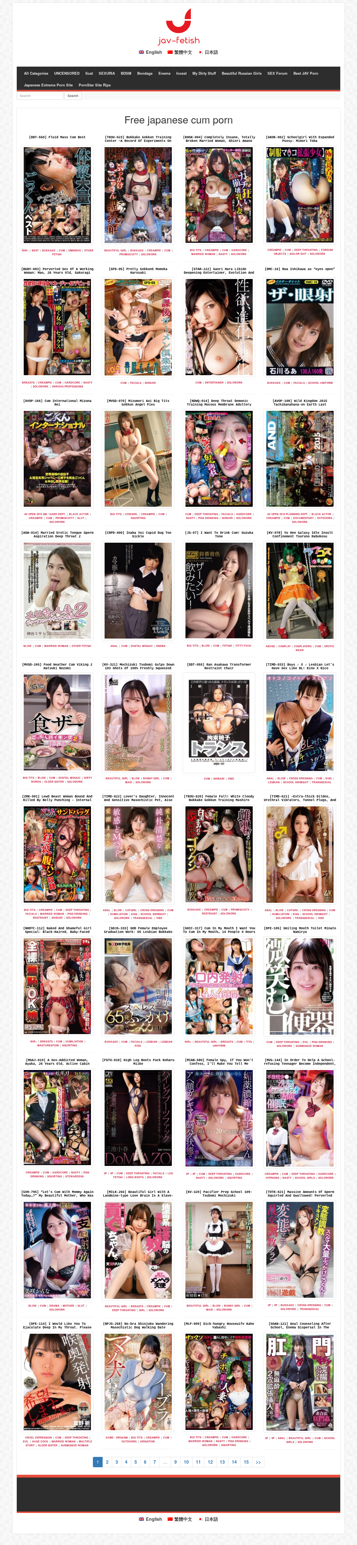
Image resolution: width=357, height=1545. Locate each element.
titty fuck (243, 645)
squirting (138, 518)
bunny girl (151, 778)
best (35, 250)
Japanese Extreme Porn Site (48, 85)
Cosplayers (303, 646)
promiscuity (128, 254)
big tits (195, 250)
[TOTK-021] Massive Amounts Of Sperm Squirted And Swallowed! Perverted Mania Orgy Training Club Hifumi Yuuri (300, 1195)
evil (305, 1042)
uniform (219, 1045)
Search (72, 95)
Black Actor (79, 514)
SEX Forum (277, 73)
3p (105, 1173)
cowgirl (131, 514)
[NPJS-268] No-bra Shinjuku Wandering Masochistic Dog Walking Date (138, 1326)
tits (249, 1042)
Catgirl (131, 910)
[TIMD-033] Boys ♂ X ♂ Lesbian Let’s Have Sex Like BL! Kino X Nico (300, 666)
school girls (305, 1178)
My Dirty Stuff (204, 73)
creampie (154, 250)
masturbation (48, 1045)
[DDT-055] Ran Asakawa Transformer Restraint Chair (219, 666)
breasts (28, 382)
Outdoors (324, 518)
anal (114, 646)
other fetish (81, 646)
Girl (142, 1310)
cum (62, 250)
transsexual (322, 782)
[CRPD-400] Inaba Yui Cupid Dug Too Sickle (138, 535)
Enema (164, 73)
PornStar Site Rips (95, 85)
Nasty (223, 254)
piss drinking (208, 518)
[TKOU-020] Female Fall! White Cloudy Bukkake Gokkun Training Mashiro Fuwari (219, 800)
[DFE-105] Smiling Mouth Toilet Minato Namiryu (300, 930)
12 (210, 1462)
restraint (40, 918)
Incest (181, 73)
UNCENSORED (66, 73)
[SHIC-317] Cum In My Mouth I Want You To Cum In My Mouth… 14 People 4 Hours (219, 930)
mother (68, 1306)
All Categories (36, 73)
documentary (303, 518)
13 (222, 1462)
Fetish (227, 645)
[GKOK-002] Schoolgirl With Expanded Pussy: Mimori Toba (300, 139)
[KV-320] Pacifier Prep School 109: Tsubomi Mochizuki (219, 1194)
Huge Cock (40, 1441)
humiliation (119, 914)
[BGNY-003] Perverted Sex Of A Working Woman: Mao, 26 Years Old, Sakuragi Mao (57, 272)
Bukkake (49, 250)
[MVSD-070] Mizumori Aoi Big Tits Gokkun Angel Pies (138, 403)
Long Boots (135, 1177)
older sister (54, 782)
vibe (231, 778)
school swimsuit (295, 782)
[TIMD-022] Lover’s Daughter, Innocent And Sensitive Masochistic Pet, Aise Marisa (138, 800)
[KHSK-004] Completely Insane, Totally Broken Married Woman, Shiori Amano (219, 139)
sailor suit (298, 254)
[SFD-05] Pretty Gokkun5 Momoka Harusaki (138, 271)
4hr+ (25, 250)
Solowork (149, 254)
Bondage (145, 73)
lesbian (274, 782)
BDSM (126, 73)
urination (147, 1441)
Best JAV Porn (305, 73)
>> (258, 1462)
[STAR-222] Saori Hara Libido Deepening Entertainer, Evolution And (219, 271)
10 (186, 1462)
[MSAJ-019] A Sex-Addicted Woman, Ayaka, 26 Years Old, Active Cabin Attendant (57, 1063)
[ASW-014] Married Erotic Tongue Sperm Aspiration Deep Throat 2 (57, 535)
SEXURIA (107, 73)
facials (135, 383)
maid (128, 782)
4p (111, 1173)
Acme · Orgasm (117, 1437)
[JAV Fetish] (178, 26)
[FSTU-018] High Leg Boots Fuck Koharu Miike (138, 1062)
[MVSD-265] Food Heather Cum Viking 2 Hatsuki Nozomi (57, 666)
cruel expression (38, 1437)
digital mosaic (142, 646)
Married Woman (203, 254)
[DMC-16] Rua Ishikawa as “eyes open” (300, 269)
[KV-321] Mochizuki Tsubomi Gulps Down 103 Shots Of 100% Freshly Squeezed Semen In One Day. (138, 668)
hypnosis (272, 1178)
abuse (270, 646)
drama (54, 1306)
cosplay (284, 646)
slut (80, 518)
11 (198, 1462)
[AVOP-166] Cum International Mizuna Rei (57, 403)
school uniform (320, 383)
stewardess (74, 1176)
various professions (67, 386)
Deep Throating (306, 250)
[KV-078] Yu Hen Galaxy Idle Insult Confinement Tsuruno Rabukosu (300, 535)
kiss (328, 778)
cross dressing (301, 778)
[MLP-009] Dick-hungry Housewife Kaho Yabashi (219, 1326)
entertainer (214, 382)
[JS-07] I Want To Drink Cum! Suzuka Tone (219, 535)
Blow (27, 646)
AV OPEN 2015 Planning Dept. (287, 514)
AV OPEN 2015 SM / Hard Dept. (45, 514)
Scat (89, 73)
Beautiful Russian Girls (242, 73)
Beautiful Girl (115, 250)
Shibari (150, 383)
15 (246, 1462)
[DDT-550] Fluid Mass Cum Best (57, 137)
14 (234, 1462)
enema (161, 646)
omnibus (74, 250)
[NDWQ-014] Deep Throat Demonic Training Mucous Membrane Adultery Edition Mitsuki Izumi (219, 404)
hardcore (239, 250)
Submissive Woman (309, 1046)
